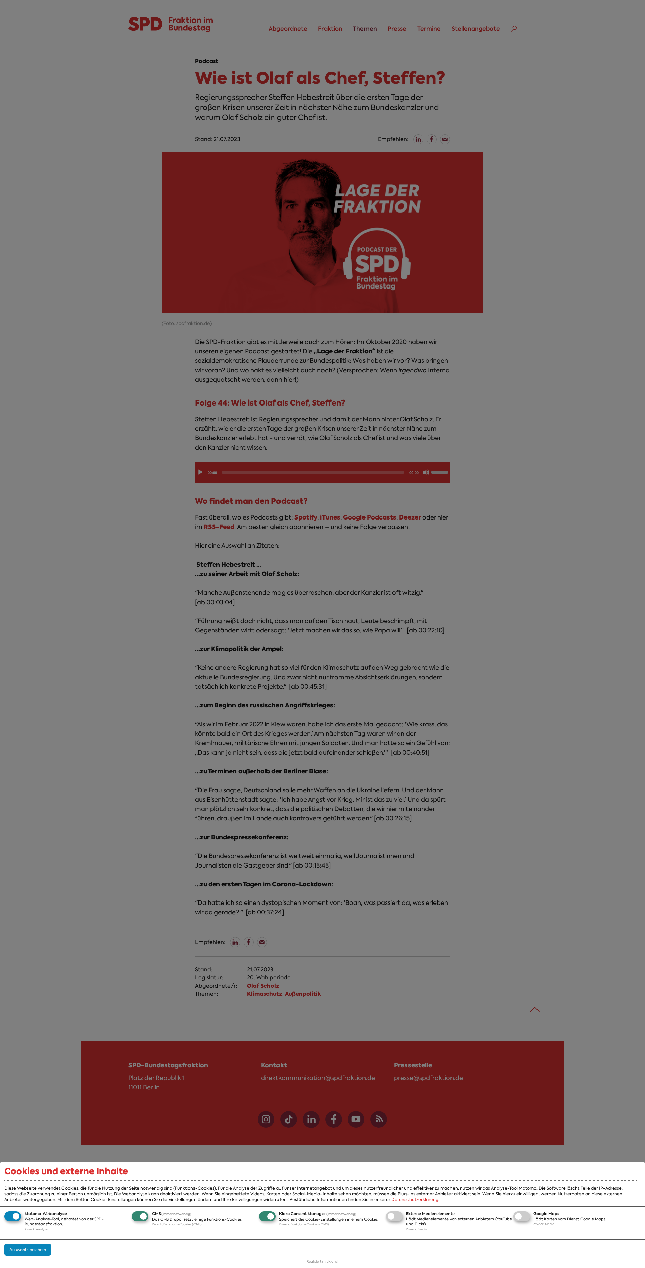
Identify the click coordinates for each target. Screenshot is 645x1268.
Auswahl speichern (27, 1249)
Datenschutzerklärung (414, 1199)
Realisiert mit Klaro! (322, 1261)
